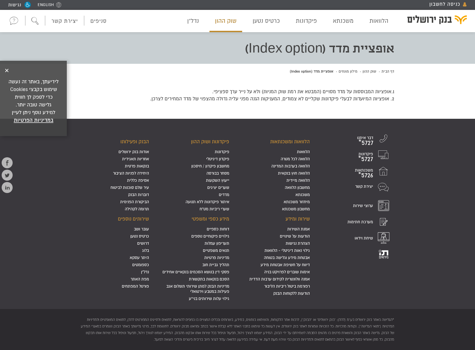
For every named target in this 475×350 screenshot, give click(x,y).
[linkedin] (7, 187)
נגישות (14, 4)
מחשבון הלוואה (297, 187)
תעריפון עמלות (217, 243)
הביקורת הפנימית (134, 201)
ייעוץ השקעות (217, 180)
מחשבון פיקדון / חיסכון (210, 166)
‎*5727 (365, 142)
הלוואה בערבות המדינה (290, 166)
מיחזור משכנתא (297, 201)
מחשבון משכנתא (296, 208)
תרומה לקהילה (137, 208)
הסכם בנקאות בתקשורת (209, 279)
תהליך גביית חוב (215, 264)
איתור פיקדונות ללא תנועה (207, 201)
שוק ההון (226, 21)
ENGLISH (46, 4)
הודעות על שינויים (295, 236)
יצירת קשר (64, 21)
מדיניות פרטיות (216, 257)
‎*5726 (365, 175)
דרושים (143, 243)
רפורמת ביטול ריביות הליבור (287, 286)
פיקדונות (306, 21)
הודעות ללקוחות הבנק (291, 293)
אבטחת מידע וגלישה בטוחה (287, 257)
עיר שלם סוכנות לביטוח (130, 187)
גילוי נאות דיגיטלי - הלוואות (287, 250)
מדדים (224, 194)
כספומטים (140, 264)
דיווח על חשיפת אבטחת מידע (285, 264)
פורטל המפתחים (135, 286)
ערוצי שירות (363, 205)
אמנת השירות (298, 229)
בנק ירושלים (434, 20)
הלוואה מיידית (298, 180)
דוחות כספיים (218, 229)
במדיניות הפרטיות (33, 120)
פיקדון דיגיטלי (217, 158)
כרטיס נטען (266, 21)
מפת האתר (140, 279)
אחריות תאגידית (135, 158)
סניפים (98, 21)
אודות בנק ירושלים (133, 151)
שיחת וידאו (364, 238)
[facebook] (7, 162)
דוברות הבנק (138, 194)
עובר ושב (141, 229)
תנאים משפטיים (216, 250)
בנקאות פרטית (137, 166)
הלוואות (378, 21)
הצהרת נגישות (298, 243)
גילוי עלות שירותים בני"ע (209, 298)
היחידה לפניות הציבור (131, 173)
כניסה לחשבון (444, 4)
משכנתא (343, 21)
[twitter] (7, 175)
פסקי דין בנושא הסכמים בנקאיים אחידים (195, 271)
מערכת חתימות (360, 221)
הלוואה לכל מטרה (295, 158)
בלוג (145, 250)
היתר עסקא (139, 257)
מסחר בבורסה (217, 173)
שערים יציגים (218, 187)
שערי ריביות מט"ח (214, 208)
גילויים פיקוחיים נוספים (210, 236)
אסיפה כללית (138, 180)
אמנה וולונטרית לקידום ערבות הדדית (279, 279)
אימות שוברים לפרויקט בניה (287, 271)
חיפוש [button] (35, 21)
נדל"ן (193, 21)
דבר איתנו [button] (14, 20)
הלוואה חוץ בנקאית (294, 173)
